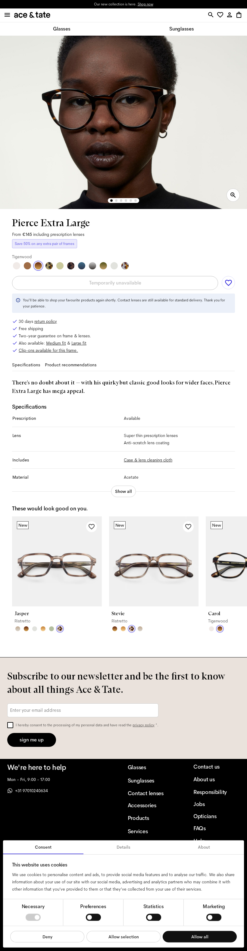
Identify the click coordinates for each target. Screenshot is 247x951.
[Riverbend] (49, 265)
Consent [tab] (43, 847)
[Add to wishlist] (228, 282)
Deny (47, 936)
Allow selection (123, 936)
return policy (45, 321)
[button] (221, 15)
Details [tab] (123, 847)
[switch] (93, 917)
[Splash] (81, 265)
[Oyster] (18, 629)
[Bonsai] (51, 629)
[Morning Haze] (92, 265)
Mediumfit (56, 343)
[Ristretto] (60, 629)
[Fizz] (16, 265)
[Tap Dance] (125, 265)
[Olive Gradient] (103, 265)
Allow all (199, 936)
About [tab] (204, 847)
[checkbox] (10, 725)
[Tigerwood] (38, 265)
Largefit (78, 343)
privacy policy (144, 725)
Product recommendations (70, 365)
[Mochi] (60, 265)
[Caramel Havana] (43, 629)
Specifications (26, 365)
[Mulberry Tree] (70, 265)
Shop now (145, 4)
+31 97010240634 (31, 790)
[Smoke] (114, 265)
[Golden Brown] (27, 265)
